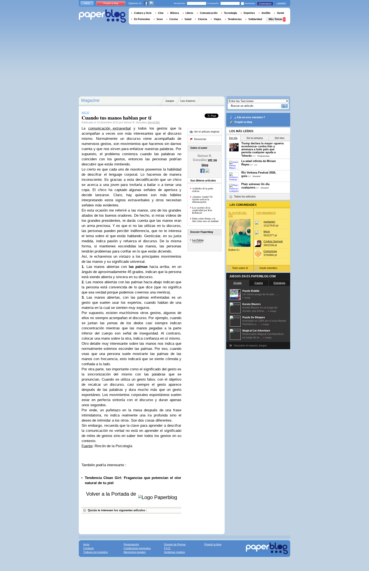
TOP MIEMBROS (266, 213)
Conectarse (265, 3)
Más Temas (276, 19)
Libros (189, 13)
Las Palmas (198, 239)
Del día (233, 138)
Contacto (88, 548)
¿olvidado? (281, 3)
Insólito (266, 13)
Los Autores (187, 100)
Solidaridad (255, 19)
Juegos (169, 100)
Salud (187, 19)
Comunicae (270, 251)
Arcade (237, 283)
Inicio (87, 3)
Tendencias (235, 19)
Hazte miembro (268, 268)
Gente (280, 13)
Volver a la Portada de (112, 494)
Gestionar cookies (174, 552)
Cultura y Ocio (142, 13)
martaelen (269, 221)
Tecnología (230, 13)
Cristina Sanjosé (273, 241)
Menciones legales (135, 552)
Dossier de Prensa (175, 544)
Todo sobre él (240, 268)
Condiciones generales (137, 548)
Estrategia (279, 283)
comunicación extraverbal (109, 128)
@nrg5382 (154, 122)
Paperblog (102, 16)
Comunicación (208, 13)
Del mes (279, 138)
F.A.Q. (167, 548)
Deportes (249, 13)
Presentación (131, 544)
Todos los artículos (245, 196)
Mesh (267, 231)
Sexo (160, 19)
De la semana (255, 138)
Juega (247, 297)
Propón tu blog (243, 122)
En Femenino (142, 19)
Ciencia (202, 19)
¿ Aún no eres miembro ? (249, 117)
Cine (161, 13)
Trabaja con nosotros (95, 552)
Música (174, 13)
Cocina (173, 19)
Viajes (217, 19)
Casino (259, 283)
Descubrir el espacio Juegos (250, 345)
